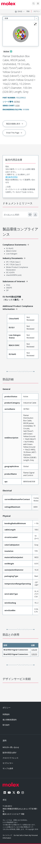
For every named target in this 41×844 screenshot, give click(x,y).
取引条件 (6, 725)
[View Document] (30, 214)
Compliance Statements (14, 244)
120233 (34, 654)
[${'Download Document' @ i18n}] (35, 214)
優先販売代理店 (11, 177)
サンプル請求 (8, 768)
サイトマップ (7, 835)
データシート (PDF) (11, 214)
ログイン (37, 11)
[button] (35, 24)
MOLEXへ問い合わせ (11, 747)
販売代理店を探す (10, 752)
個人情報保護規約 (10, 719)
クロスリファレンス (10, 758)
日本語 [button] (20, 11)
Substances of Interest (14, 281)
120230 (34, 650)
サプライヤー (8, 763)
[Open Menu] (38, 3)
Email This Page (12, 133)
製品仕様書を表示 (13, 124)
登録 (28, 11)
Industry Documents (13, 258)
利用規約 (6, 714)
